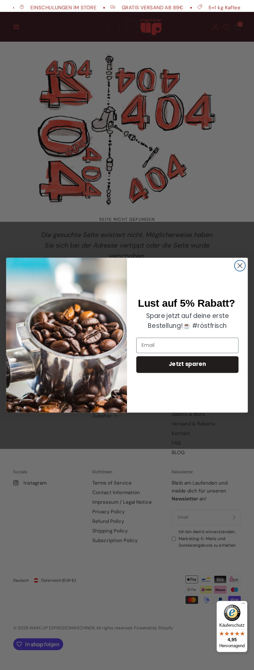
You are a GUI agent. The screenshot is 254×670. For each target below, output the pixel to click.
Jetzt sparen (187, 364)
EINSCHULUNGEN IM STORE (56, 7)
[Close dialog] (239, 265)
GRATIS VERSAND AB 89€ (145, 7)
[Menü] (243, 605)
